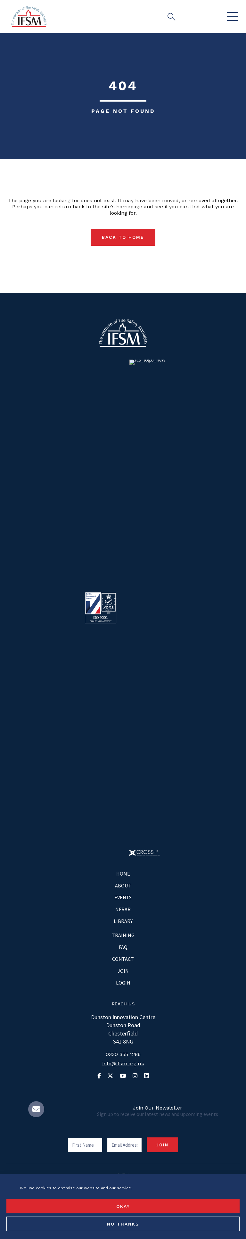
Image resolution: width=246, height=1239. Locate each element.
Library (123, 921)
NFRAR (123, 909)
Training (123, 935)
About (123, 885)
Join (123, 971)
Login (123, 982)
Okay (123, 1206)
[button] (230, 17)
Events (123, 897)
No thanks (123, 1224)
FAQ (123, 947)
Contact (123, 959)
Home (123, 873)
